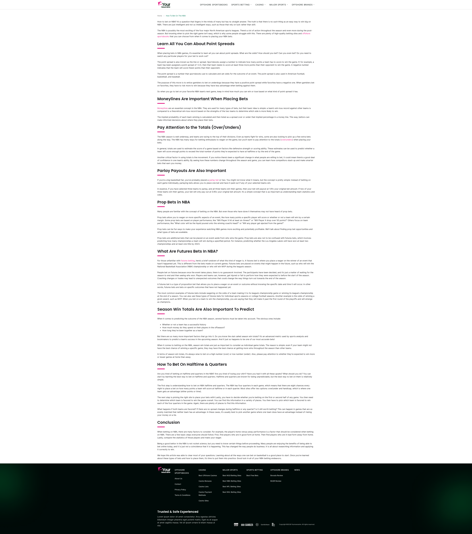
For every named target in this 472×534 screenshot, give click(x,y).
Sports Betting (240, 4)
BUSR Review (275, 481)
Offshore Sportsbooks (214, 4)
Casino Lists (204, 486)
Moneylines (162, 108)
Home (159, 16)
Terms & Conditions (182, 495)
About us (178, 478)
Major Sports (277, 4)
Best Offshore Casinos (208, 475)
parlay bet (214, 180)
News (297, 470)
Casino (259, 4)
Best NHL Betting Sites (232, 492)
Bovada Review (276, 475)
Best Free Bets (252, 475)
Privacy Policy (180, 490)
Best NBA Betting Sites (232, 481)
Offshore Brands (302, 4)
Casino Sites (204, 501)
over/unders (286, 139)
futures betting (188, 260)
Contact (178, 484)
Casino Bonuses (205, 481)
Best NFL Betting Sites (232, 486)
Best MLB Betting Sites (232, 475)
